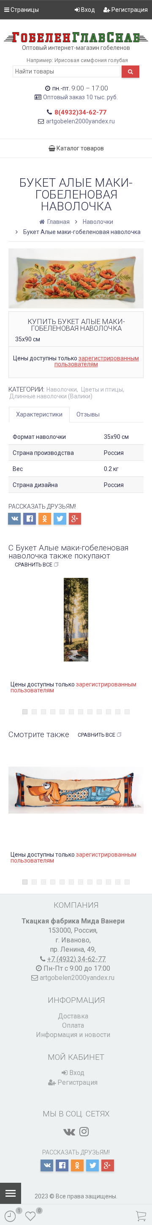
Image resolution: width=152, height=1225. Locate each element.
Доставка (73, 1016)
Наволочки (98, 221)
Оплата (73, 1025)
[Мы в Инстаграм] (84, 1131)
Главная (58, 221)
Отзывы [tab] (88, 414)
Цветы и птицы (102, 389)
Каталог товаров (79, 148)
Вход (87, 9)
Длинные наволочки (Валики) (50, 396)
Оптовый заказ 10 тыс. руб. (80, 97)
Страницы (24, 9)
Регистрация (129, 9)
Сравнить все (33, 564)
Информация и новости (73, 1035)
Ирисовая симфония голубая (91, 60)
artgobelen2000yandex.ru (80, 121)
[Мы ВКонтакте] (69, 1131)
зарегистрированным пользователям (96, 361)
